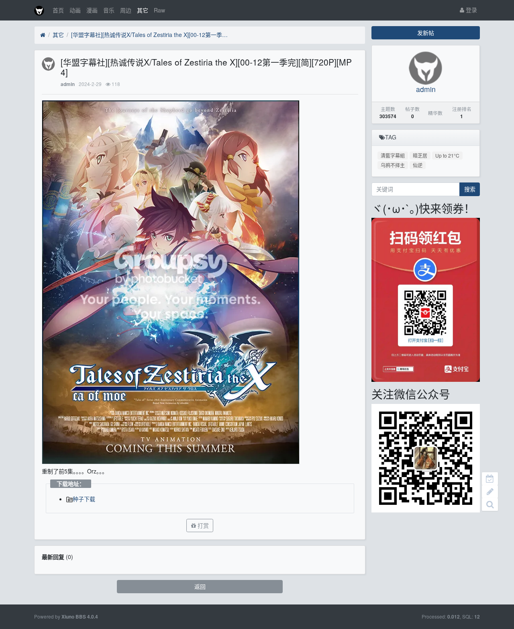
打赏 (202, 525)
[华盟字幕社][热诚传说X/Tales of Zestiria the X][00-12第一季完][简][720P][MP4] (151, 35)
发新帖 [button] (425, 33)
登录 (470, 10)
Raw (159, 10)
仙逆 (417, 165)
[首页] (42, 35)
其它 (142, 10)
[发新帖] (490, 491)
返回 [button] (200, 586)
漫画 (92, 10)
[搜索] (490, 504)
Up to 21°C (447, 155)
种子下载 (84, 499)
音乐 (108, 10)
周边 (125, 10)
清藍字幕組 (393, 155)
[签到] (490, 478)
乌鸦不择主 (393, 165)
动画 (75, 10)
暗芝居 (420, 155)
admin (68, 84)
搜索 (469, 189)
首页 (58, 10)
